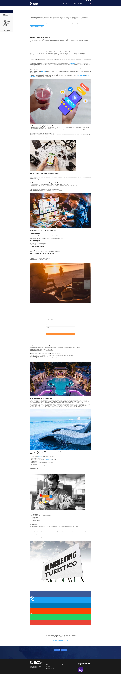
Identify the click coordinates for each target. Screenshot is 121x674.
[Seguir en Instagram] (88, 0)
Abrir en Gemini (57, 649)
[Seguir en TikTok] (80, 664)
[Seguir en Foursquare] (89, 663)
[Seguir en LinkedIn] (83, 663)
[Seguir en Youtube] (86, 663)
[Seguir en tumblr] (79, 664)
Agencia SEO (65, 3)
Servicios (69, 3)
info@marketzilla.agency (56, 0)
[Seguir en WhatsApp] (90, 0)
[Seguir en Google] (85, 663)
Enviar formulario (60, 334)
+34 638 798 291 (34, 0)
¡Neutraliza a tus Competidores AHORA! (60, 640)
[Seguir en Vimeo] (82, 664)
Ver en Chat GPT (64, 649)
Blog (84, 3)
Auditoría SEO (75, 3)
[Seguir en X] (88, 663)
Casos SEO (80, 3)
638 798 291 (32, 669)
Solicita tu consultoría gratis (37, 26)
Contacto (87, 3)
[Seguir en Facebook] (86, 0)
